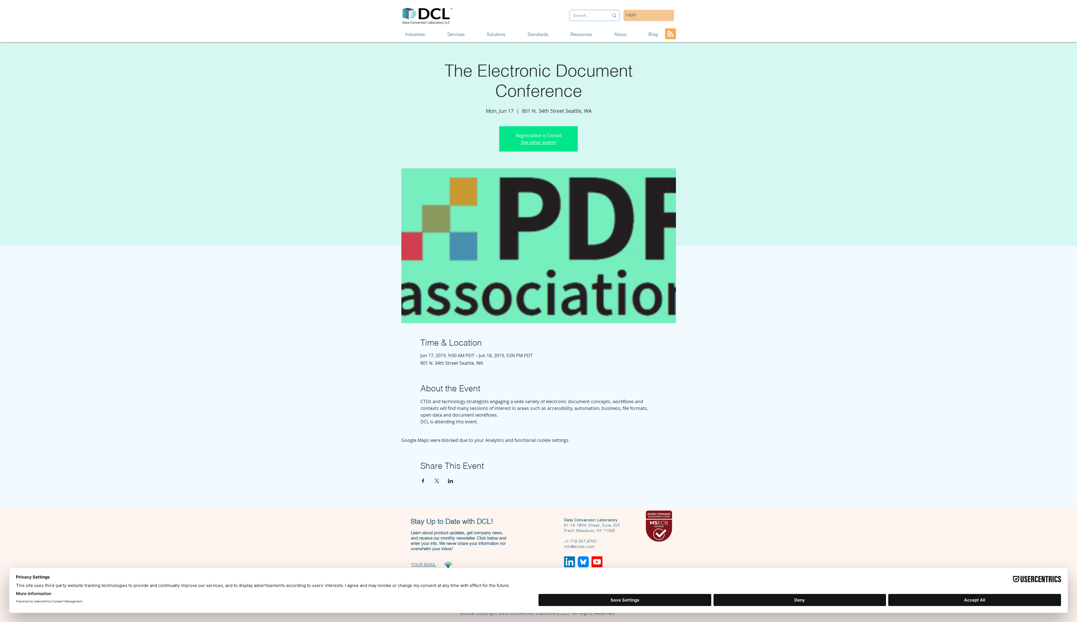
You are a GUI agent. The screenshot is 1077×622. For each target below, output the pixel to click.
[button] (422, 34)
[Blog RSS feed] (670, 34)
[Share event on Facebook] (423, 481)
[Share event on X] (436, 481)
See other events (538, 142)
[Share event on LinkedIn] (450, 481)
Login (631, 14)
